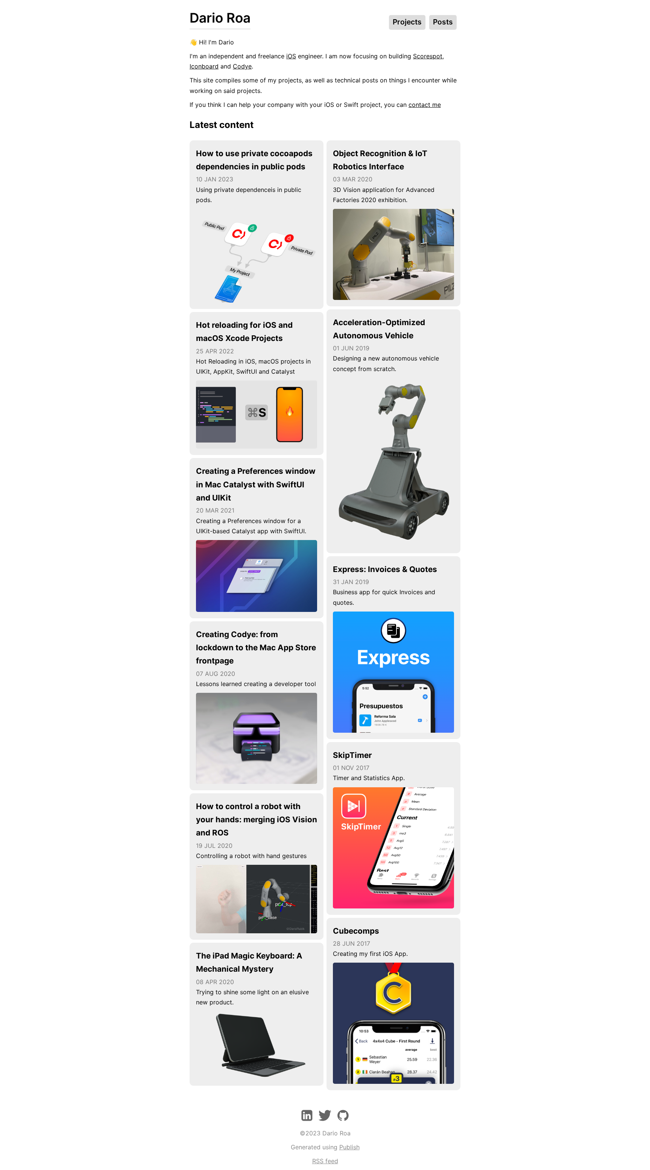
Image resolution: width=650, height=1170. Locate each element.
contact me (425, 104)
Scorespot (427, 56)
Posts (443, 21)
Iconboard (204, 66)
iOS (291, 56)
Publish (349, 1147)
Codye (242, 66)
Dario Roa (220, 18)
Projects (407, 21)
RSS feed (325, 1161)
